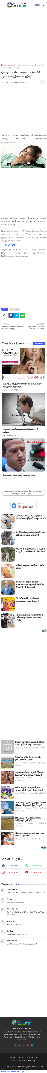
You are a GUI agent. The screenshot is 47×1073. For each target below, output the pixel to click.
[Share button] (28, 315)
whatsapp (37, 865)
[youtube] (23, 1045)
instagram (14, 872)
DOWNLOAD (10, 245)
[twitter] (19, 1045)
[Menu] (3, 5)
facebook (14, 865)
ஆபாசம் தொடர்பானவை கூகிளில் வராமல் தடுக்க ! (20, 430)
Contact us (32, 1057)
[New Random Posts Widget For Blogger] (44, 631)
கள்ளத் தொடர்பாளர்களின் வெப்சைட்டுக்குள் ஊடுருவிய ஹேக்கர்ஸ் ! (22, 385)
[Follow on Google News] (23, 509)
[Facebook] (11, 315)
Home (3, 65)
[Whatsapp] (22, 315)
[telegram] (32, 1045)
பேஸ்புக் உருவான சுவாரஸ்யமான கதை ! (19, 475)
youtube (37, 872)
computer (12, 65)
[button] (37, 5)
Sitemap (31, 1060)
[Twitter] (16, 315)
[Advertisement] (23, 33)
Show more (38, 343)
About (21, 1057)
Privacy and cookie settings (12, 1071)
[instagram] (27, 1045)
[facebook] (15, 1045)
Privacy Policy (18, 1060)
